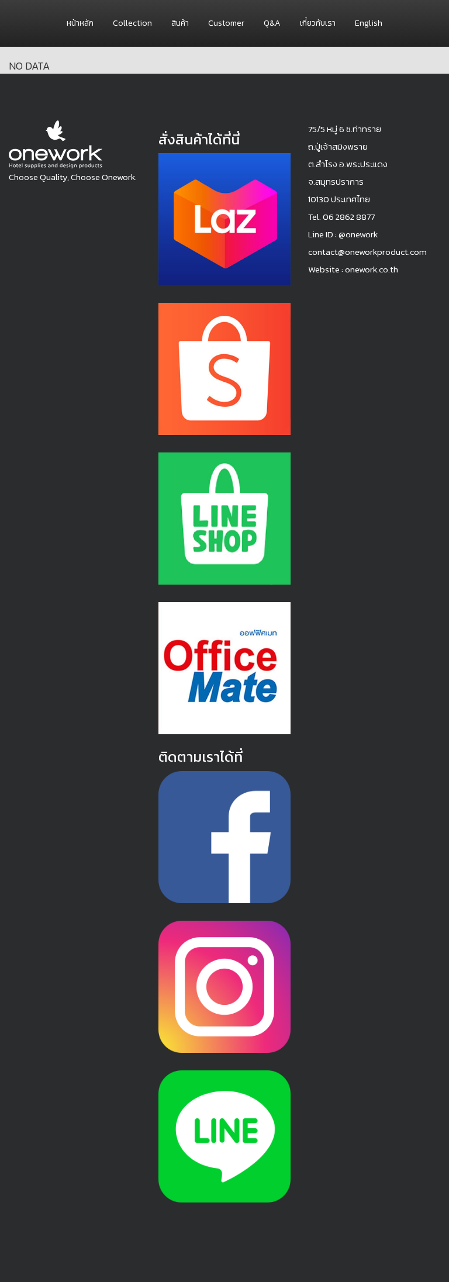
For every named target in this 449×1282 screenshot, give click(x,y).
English (368, 23)
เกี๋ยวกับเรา (318, 23)
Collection (132, 23)
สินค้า (180, 23)
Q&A (272, 23)
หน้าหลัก (80, 23)
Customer (226, 23)
